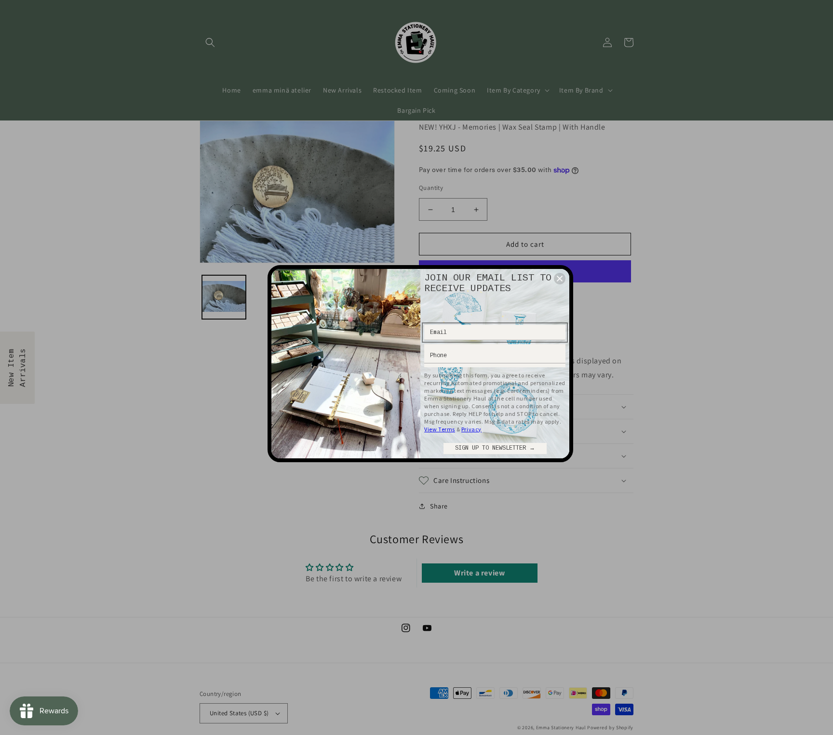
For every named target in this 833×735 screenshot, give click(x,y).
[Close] (559, 278)
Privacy (471, 429)
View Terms (439, 429)
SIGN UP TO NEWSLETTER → (495, 448)
